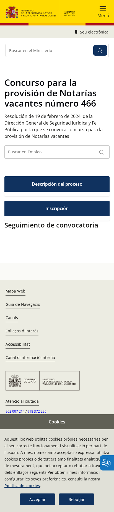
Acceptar (37, 499)
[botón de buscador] (100, 50)
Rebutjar (77, 499)
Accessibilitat (18, 344)
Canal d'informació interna (30, 357)
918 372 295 (36, 411)
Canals (12, 317)
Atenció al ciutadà (22, 401)
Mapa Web (15, 291)
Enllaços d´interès (22, 330)
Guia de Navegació (23, 304)
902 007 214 (15, 411)
